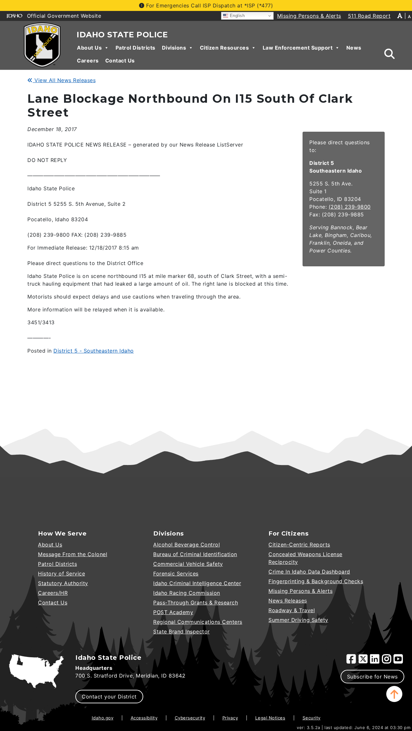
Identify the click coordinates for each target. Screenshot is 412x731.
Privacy (230, 717)
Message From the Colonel (72, 554)
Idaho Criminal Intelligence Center (197, 583)
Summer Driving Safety (298, 620)
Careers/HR (53, 593)
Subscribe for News (372, 676)
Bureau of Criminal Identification (195, 554)
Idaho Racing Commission (186, 593)
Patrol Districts (135, 47)
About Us (89, 47)
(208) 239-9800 (350, 207)
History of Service (61, 573)
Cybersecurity (190, 717)
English (236, 15)
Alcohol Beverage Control (186, 544)
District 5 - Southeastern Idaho (93, 350)
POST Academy (173, 612)
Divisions (174, 47)
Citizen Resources (224, 47)
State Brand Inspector (181, 631)
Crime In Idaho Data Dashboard (309, 571)
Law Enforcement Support (298, 47)
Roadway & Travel (291, 610)
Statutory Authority (63, 583)
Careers (88, 60)
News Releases (287, 600)
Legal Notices (270, 717)
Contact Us (120, 60)
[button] (394, 694)
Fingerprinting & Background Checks (315, 581)
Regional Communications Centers (197, 622)
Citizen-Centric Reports (299, 544)
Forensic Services (176, 573)
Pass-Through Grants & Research (195, 602)
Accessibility (144, 717)
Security (312, 717)
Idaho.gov (103, 717)
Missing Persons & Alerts (300, 591)
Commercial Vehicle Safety (188, 564)
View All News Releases (64, 80)
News (353, 47)
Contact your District (109, 696)
